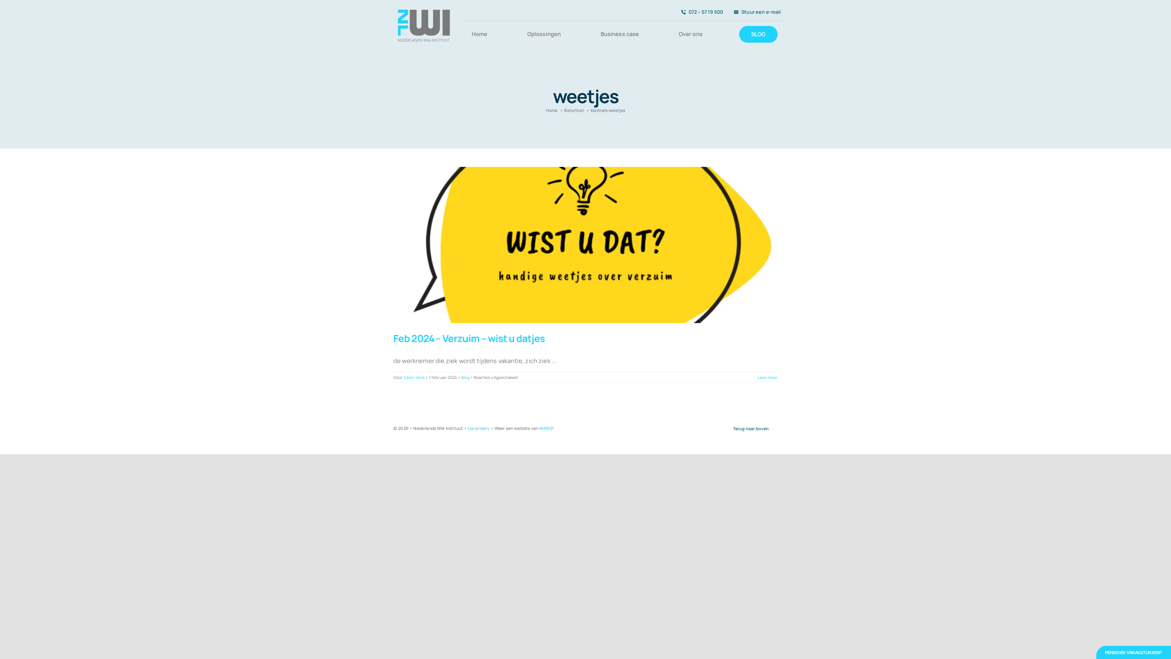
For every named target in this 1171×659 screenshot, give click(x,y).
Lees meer (767, 377)
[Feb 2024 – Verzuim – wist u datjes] (585, 245)
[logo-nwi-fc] (423, 7)
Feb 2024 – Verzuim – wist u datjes (469, 338)
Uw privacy (479, 428)
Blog (465, 377)
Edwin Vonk (414, 377)
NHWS (545, 428)
